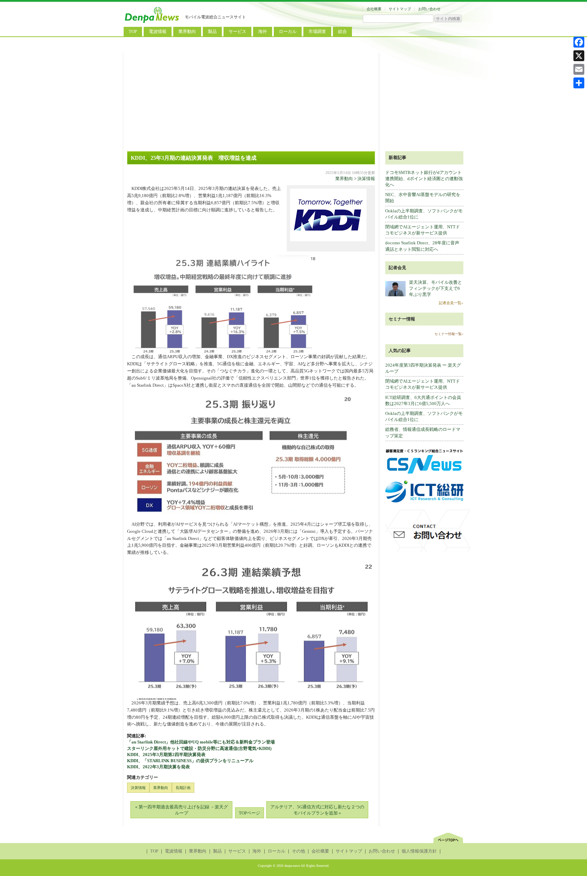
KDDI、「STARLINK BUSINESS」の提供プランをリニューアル (190, 760)
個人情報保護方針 (419, 851)
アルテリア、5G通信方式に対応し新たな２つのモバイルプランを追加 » (317, 810)
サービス (237, 31)
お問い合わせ (429, 9)
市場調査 (317, 31)
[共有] (579, 83)
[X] (579, 56)
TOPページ (249, 813)
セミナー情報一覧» (448, 334)
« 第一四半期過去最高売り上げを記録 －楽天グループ (181, 810)
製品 (212, 31)
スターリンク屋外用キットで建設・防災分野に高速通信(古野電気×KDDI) (199, 748)
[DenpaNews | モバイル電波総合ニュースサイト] (152, 22)
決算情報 (366, 178)
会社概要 (374, 9)
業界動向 (187, 31)
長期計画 (183, 788)
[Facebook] (579, 42)
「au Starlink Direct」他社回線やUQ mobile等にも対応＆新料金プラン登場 (201, 741)
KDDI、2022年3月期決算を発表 (158, 766)
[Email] (579, 69)
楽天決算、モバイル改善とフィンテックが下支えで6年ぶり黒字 (435, 288)
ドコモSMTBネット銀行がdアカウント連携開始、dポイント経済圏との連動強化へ (424, 178)
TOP (133, 31)
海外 (262, 31)
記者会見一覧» (451, 303)
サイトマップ (400, 9)
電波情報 (157, 31)
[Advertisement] (293, 100)
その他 (298, 851)
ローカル (288, 31)
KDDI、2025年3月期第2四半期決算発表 (166, 754)
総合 (342, 31)
